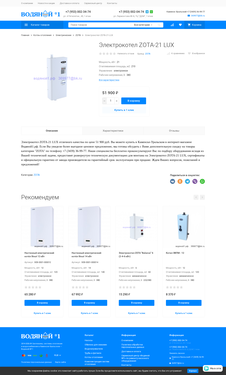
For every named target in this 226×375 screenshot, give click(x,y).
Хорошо (193, 371)
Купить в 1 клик (124, 110)
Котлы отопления (42, 35)
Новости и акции (46, 3)
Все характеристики (109, 80)
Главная (25, 35)
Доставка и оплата (69, 3)
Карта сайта (60, 362)
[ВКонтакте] (172, 181)
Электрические (63, 35)
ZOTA (78, 35)
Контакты (112, 3)
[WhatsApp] (202, 181)
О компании (27, 3)
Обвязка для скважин (96, 344)
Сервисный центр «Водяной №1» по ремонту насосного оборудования (135, 358)
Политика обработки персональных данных (132, 346)
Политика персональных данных (36, 362)
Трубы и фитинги (93, 353)
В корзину (134, 100)
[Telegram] (187, 181)
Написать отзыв (125, 53)
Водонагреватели (94, 349)
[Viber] (194, 181)
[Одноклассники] (180, 181)
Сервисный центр (93, 3)
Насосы (89, 340)
